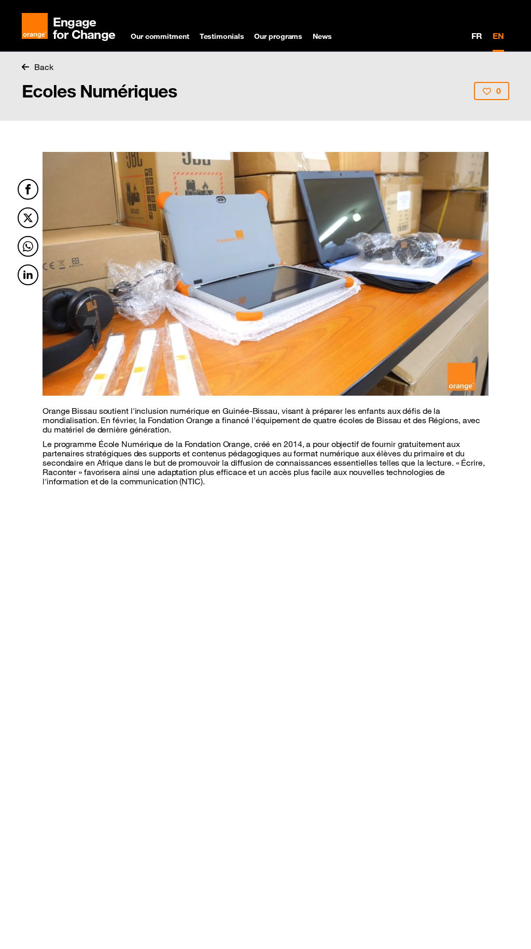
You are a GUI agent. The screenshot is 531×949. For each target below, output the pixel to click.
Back (43, 67)
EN (498, 36)
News (322, 36)
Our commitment (160, 36)
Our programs (278, 36)
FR (476, 36)
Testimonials (222, 36)
